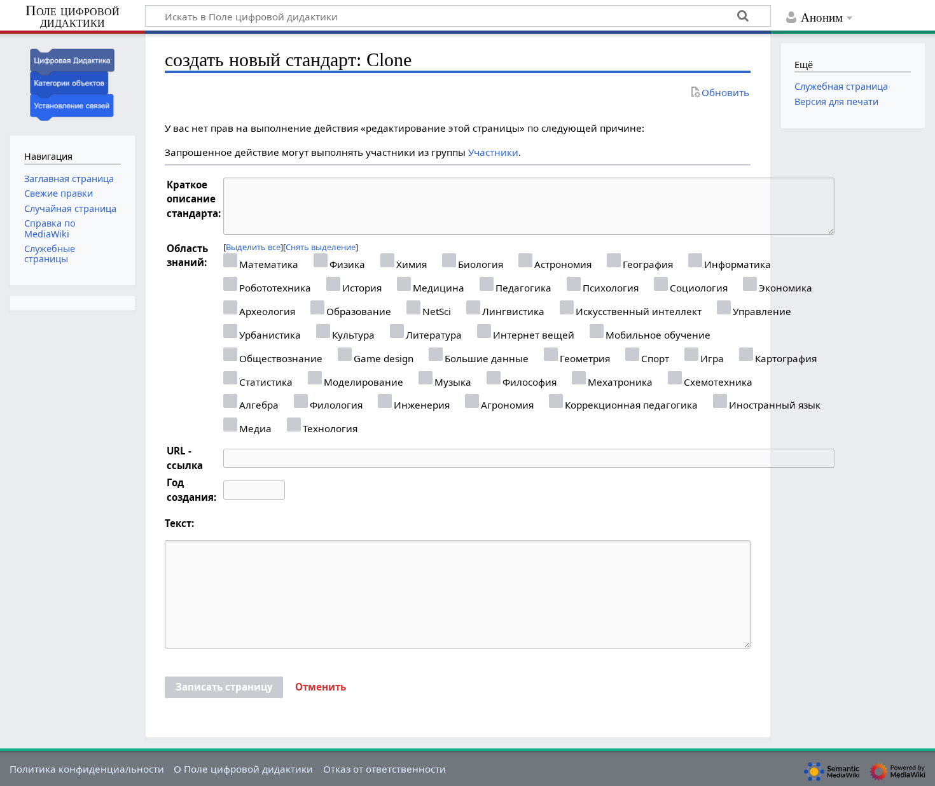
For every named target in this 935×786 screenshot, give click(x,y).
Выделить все (253, 247)
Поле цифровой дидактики (72, 17)
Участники (493, 152)
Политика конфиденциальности (87, 768)
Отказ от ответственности (384, 768)
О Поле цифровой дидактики (243, 768)
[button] (320, 687)
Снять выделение (321, 247)
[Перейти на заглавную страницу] (72, 83)
